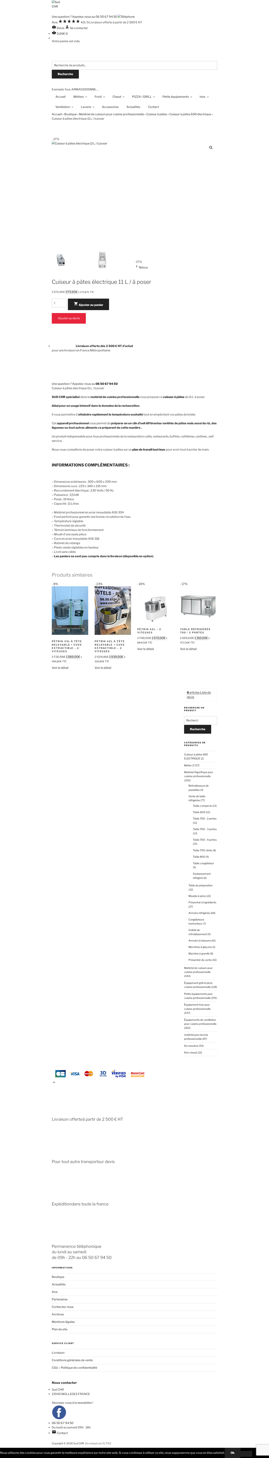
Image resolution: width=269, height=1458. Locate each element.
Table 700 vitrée (202, 850)
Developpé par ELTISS (98, 1443)
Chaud (117, 96)
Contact (153, 107)
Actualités (133, 107)
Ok (233, 1453)
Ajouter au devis (69, 318)
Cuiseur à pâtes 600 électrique (190, 114)
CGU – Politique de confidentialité (74, 1367)
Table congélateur (203, 863)
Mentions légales (63, 1322)
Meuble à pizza (197, 895)
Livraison (58, 1352)
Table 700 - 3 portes (205, 829)
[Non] (246, 1454)
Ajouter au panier (88, 304)
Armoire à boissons (199, 940)
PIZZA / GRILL (142, 96)
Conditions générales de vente (72, 1360)
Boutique (70, 114)
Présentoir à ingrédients (202, 902)
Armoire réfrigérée (199, 912)
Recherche (65, 74)
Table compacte (202, 805)
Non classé (190, 1052)
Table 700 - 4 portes (205, 839)
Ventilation (62, 107)
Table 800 (199, 856)
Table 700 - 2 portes (204, 818)
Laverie (86, 107)
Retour (141, 267)
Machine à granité (199, 953)
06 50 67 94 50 (62, 1423)
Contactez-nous (63, 1307)
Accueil (60, 96)
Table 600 (199, 812)
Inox (203, 96)
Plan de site (59, 1329)
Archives (58, 1314)
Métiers (78, 96)
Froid (98, 96)
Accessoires (110, 107)
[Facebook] (59, 1418)
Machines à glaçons (200, 946)
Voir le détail (60, 668)
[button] (211, 147)
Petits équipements (175, 96)
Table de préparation (200, 885)
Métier (188, 765)
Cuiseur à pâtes (156, 114)
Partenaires (60, 1299)
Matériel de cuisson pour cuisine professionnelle (111, 114)
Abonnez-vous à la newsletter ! (72, 1402)
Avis (55, 1292)
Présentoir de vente (200, 959)
